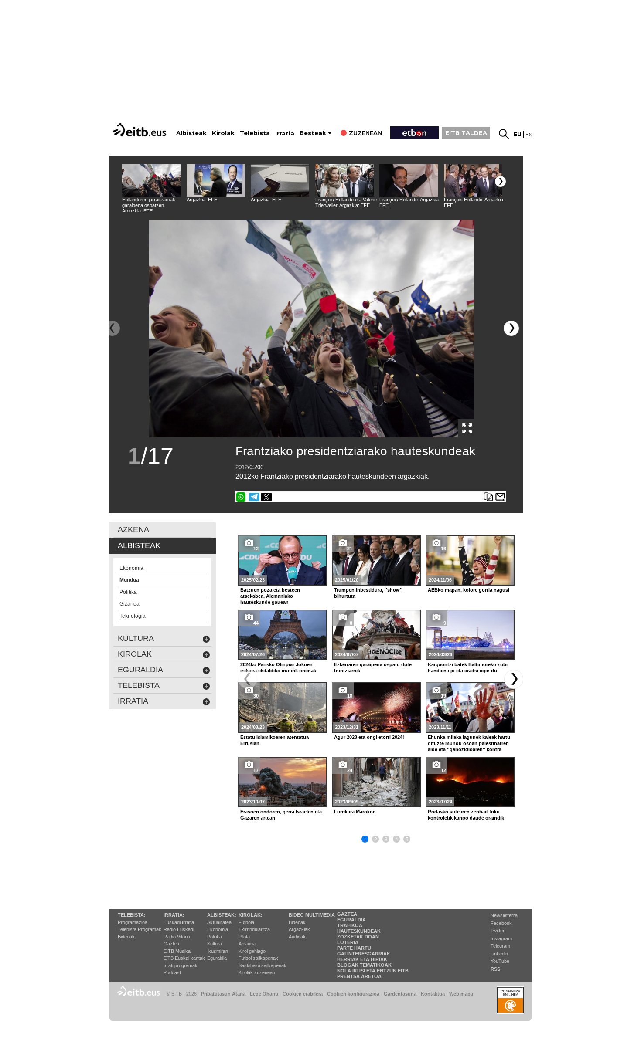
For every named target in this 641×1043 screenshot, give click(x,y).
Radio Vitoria (177, 936)
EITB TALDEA (466, 132)
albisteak (139, 545)
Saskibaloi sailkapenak (262, 965)
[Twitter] (266, 497)
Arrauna (247, 943)
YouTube (500, 961)
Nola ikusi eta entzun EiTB (373, 970)
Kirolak (223, 133)
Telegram (500, 945)
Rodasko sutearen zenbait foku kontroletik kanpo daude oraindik (466, 814)
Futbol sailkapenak (258, 958)
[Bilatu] (504, 134)
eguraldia (140, 669)
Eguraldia (217, 958)
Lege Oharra (264, 993)
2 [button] (375, 839)
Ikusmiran (217, 951)
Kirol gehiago (252, 951)
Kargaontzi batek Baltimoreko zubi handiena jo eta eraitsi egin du (468, 667)
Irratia (284, 133)
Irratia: (174, 915)
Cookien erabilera (303, 993)
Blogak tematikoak (364, 965)
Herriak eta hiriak (362, 959)
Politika (214, 936)
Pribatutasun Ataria (223, 993)
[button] (500, 181)
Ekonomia (217, 929)
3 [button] (386, 839)
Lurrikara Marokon (355, 811)
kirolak (135, 654)
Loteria (347, 942)
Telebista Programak (139, 929)
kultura (136, 638)
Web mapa (461, 993)
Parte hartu (354, 948)
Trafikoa (349, 925)
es (528, 134)
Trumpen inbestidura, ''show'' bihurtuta (368, 593)
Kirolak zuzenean (257, 972)
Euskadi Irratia (179, 922)
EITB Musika (177, 951)
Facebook (501, 923)
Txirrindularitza (254, 929)
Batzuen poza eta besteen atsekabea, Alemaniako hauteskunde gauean (270, 596)
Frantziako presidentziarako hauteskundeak (355, 451)
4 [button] (396, 839)
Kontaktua (433, 993)
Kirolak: (251, 915)
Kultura (214, 943)
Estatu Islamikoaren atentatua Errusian (274, 740)
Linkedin (499, 953)
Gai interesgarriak (363, 953)
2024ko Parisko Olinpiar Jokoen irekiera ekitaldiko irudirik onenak (278, 667)
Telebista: (132, 915)
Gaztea (171, 943)
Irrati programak (181, 965)
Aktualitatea (219, 922)
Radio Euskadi (179, 929)
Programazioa (132, 922)
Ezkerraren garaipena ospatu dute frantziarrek (373, 667)
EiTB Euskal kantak (184, 958)
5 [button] (407, 839)
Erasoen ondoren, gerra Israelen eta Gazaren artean (281, 814)
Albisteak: (221, 915)
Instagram (501, 938)
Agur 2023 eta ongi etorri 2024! (369, 737)
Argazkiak (299, 929)
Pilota (244, 936)
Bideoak (126, 936)
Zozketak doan (358, 936)
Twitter (498, 930)
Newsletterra (504, 915)
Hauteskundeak (359, 931)
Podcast (172, 972)
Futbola (246, 922)
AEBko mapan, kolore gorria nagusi (468, 590)
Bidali (500, 497)
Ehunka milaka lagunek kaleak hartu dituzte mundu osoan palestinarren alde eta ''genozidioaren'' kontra (469, 743)
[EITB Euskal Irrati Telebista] (140, 129)
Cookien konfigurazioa (353, 993)
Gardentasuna (400, 993)
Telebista (255, 133)
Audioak (297, 936)
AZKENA (133, 529)
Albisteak (191, 133)
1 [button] (365, 839)
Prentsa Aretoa (359, 976)
